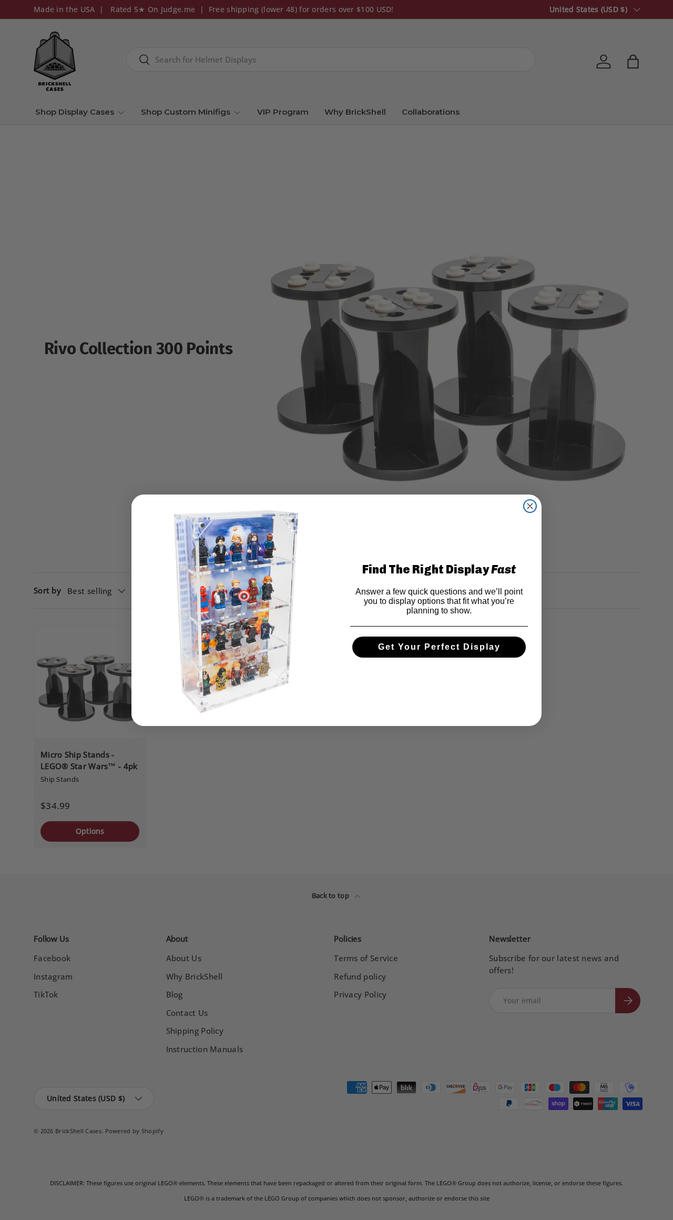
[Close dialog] (530, 506)
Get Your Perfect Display (439, 646)
